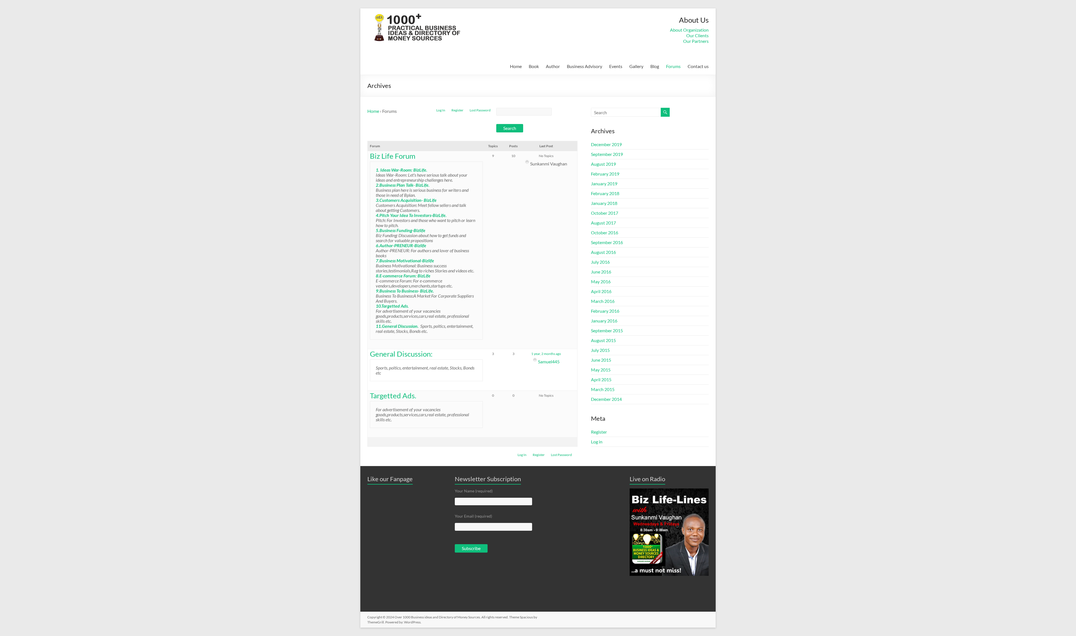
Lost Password (480, 110)
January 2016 (604, 320)
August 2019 (603, 164)
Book (534, 66)
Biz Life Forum (392, 155)
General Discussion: (401, 353)
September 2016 (607, 242)
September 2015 (607, 330)
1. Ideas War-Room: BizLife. (401, 169)
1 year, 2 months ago (546, 354)
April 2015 (601, 379)
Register (457, 110)
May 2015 (601, 369)
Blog (654, 66)
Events (615, 66)
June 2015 (601, 360)
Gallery (636, 66)
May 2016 (601, 281)
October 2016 (604, 232)
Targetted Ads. (393, 395)
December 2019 (606, 144)
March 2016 (602, 301)
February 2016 (605, 311)
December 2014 (606, 399)
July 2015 (600, 350)
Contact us (698, 66)
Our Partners (696, 41)
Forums (673, 66)
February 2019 (605, 173)
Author (553, 66)
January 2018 (604, 203)
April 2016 (601, 291)
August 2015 (603, 340)
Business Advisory (584, 66)
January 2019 (604, 183)
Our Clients (697, 35)
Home (516, 66)
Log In (440, 110)
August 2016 (603, 252)
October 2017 (604, 213)
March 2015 (602, 389)
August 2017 (603, 222)
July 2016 (600, 262)
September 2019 (607, 154)
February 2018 (605, 193)
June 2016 (601, 271)
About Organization (689, 29)
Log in (596, 441)
